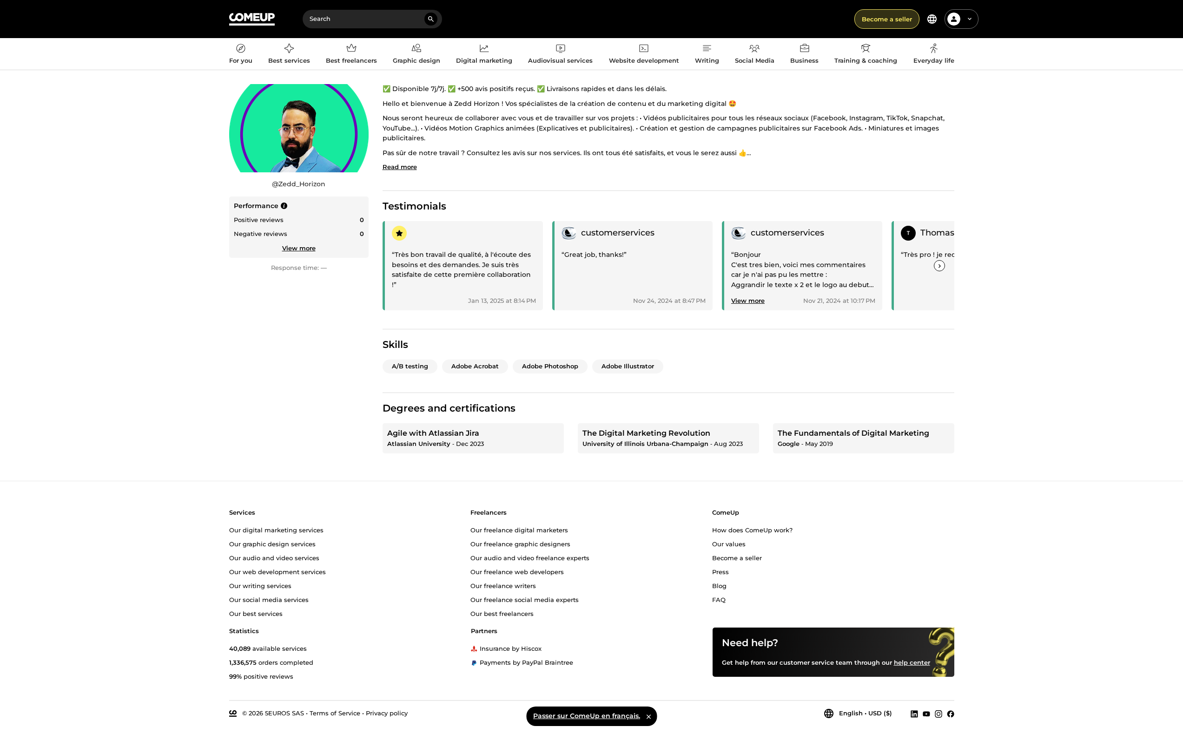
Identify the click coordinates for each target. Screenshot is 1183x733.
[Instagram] (938, 713)
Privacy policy (387, 713)
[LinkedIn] (914, 713)
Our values (729, 544)
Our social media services (269, 599)
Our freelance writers (503, 585)
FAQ (719, 599)
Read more (400, 166)
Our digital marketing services (276, 530)
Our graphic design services (272, 544)
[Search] (430, 19)
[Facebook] (950, 713)
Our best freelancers (502, 613)
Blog (719, 585)
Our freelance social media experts (524, 599)
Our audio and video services (274, 558)
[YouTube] (926, 713)
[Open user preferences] (970, 19)
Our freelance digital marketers (519, 530)
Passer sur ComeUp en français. (586, 716)
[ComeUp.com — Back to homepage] (252, 19)
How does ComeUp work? (752, 530)
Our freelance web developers (517, 572)
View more (299, 248)
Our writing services (260, 585)
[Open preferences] (932, 19)
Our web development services (277, 572)
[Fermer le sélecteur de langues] (648, 716)
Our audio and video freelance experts (529, 558)
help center (912, 662)
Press (720, 572)
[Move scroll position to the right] (939, 265)
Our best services (256, 613)
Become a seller (887, 19)
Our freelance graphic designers (520, 544)
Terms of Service (335, 713)
